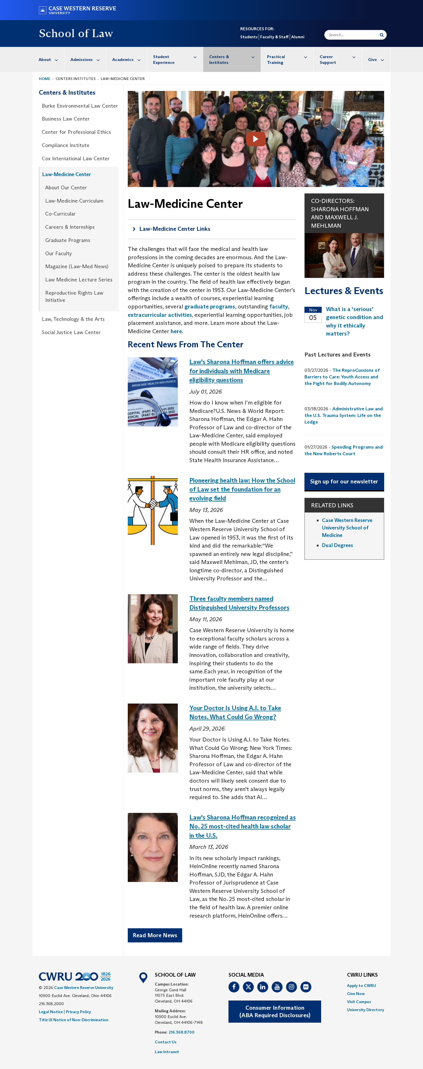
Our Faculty (58, 253)
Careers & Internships (70, 227)
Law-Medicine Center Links (174, 228)
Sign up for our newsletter (344, 481)
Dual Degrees (337, 545)
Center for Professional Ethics (76, 132)
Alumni (297, 36)
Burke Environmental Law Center (80, 106)
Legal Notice (51, 1011)
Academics (123, 59)
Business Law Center (66, 119)
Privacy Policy (78, 1011)
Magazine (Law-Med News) (76, 266)
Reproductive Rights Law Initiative (74, 297)
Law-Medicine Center (66, 174)
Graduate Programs (67, 240)
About (45, 59)
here (176, 331)
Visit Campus (359, 1001)
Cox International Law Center (76, 158)
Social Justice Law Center (71, 332)
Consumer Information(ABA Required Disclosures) (274, 1011)
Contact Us (165, 1042)
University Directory (365, 1009)
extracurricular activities (160, 314)
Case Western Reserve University (83, 987)
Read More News (155, 935)
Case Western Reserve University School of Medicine (347, 527)
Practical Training (276, 59)
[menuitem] (48, 59)
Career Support (328, 59)
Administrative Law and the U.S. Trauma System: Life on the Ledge (343, 415)
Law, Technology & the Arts (73, 319)
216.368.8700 (182, 1032)
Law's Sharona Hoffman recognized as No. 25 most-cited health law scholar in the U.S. (242, 826)
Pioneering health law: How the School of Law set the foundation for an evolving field (242, 489)
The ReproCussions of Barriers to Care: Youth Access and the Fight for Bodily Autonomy (342, 376)
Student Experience (164, 59)
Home (44, 79)
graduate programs (209, 306)
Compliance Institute (65, 145)
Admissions (81, 59)
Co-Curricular (60, 214)
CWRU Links (362, 975)
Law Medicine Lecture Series (79, 280)
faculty (278, 306)
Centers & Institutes (219, 59)
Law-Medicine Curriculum (74, 201)
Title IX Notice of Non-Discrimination (73, 1019)
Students (249, 36)
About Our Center (66, 187)
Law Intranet (167, 1051)
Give (372, 59)
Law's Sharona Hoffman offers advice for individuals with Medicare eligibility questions (241, 371)
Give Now (356, 993)
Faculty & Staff (274, 36)
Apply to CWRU (361, 985)
